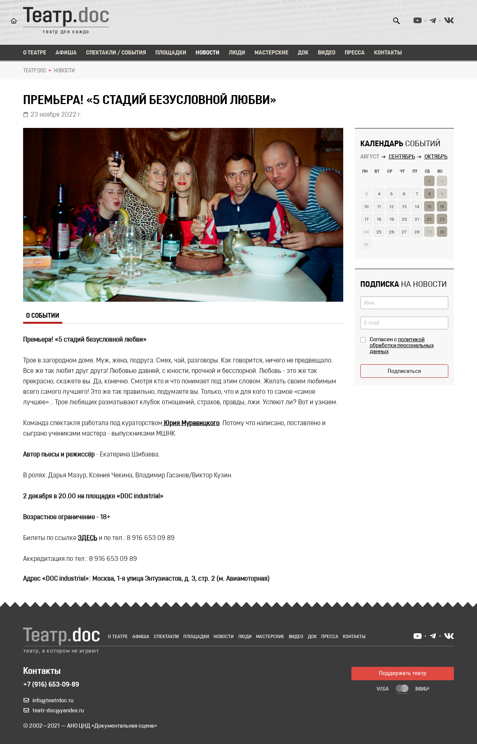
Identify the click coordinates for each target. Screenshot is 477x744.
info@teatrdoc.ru (52, 701)
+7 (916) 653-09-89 (51, 685)
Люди (237, 53)
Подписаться (404, 371)
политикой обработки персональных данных (402, 346)
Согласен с (402, 346)
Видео (326, 53)
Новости (207, 53)
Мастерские (271, 53)
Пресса (355, 53)
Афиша (66, 53)
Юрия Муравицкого (190, 423)
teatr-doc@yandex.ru (58, 711)
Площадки (170, 53)
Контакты (388, 53)
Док (303, 53)
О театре (34, 53)
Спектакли (166, 636)
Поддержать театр (402, 673)
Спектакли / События (116, 53)
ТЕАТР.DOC (34, 71)
